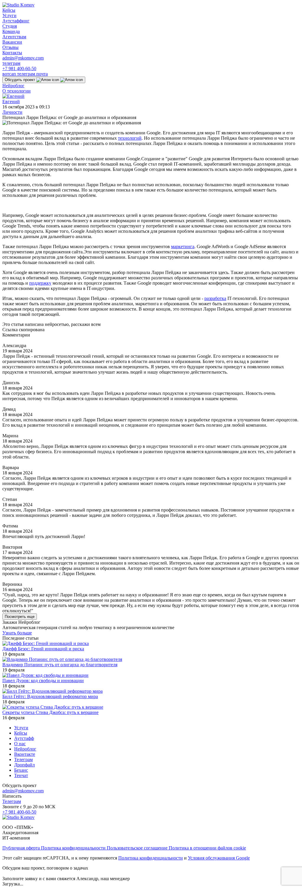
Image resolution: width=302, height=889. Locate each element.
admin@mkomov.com (23, 57)
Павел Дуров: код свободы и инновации (43, 680)
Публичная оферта (21, 847)
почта (42, 73)
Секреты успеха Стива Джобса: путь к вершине (50, 712)
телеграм (11, 63)
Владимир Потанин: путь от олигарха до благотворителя (59, 664)
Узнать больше (17, 632)
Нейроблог (13, 85)
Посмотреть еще (20, 616)
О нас (20, 743)
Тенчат (21, 775)
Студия (9, 26)
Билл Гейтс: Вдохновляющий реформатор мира (50, 696)
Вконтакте (24, 754)
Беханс (21, 770)
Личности (12, 112)
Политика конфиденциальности (74, 847)
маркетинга (182, 246)
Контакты (12, 52)
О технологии (16, 90)
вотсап (9, 73)
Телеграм (23, 759)
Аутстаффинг (15, 20)
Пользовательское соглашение (138, 847)
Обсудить (20, 79)
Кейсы (8, 10)
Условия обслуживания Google (219, 857)
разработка (215, 298)
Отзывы (10, 47)
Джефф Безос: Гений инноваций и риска (43, 648)
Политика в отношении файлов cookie (207, 847)
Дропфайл (24, 764)
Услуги (9, 15)
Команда (11, 31)
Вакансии (12, 41)
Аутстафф (24, 738)
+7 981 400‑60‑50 (19, 68)
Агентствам (14, 36)
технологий (130, 138)
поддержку (40, 283)
